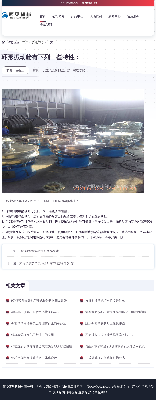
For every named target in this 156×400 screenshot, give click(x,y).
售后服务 (133, 16)
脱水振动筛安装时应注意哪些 (105, 323)
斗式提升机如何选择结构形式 (105, 357)
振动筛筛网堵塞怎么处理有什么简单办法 (38, 323)
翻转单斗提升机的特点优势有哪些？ (35, 312)
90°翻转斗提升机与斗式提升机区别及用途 (39, 300)
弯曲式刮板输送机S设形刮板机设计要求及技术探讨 (117, 346)
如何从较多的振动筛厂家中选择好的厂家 (46, 263)
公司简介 (58, 16)
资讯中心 (38, 42)
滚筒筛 (92, 392)
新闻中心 (114, 16)
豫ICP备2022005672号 (101, 386)
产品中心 (77, 16)
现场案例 (96, 16)
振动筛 (57, 392)
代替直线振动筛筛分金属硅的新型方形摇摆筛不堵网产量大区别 (43, 346)
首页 (43, 16)
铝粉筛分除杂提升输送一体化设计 (34, 357)
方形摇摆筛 (70, 392)
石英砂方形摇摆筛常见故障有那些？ (109, 334)
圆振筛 (102, 392)
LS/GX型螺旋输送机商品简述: (39, 251)
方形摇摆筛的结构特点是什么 (105, 300)
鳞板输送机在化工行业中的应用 (32, 334)
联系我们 (46, 24)
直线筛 (83, 392)
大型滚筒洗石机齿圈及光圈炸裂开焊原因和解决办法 (117, 312)
